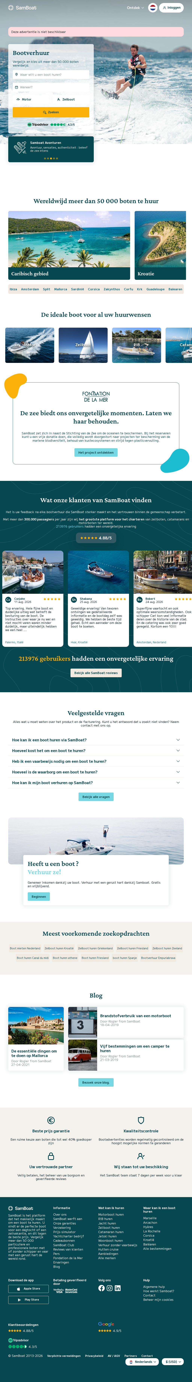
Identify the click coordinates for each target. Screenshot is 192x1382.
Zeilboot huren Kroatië (59, 948)
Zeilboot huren (109, 1227)
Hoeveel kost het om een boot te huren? (49, 750)
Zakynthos (112, 289)
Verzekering (62, 1227)
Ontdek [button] (133, 7)
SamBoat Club (63, 1245)
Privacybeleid (94, 1355)
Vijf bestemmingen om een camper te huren (135, 1048)
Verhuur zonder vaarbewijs (117, 1245)
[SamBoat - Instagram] (109, 1288)
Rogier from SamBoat (35, 1061)
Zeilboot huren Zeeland (167, 948)
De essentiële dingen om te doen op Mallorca (34, 1053)
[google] (106, 1324)
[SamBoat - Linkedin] (117, 1288)
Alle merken (107, 1258)
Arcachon (150, 1222)
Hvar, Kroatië (79, 642)
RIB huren (105, 1219)
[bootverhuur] (22, 7)
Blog (56, 1266)
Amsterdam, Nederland (151, 642)
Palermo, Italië (14, 642)
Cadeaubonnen (64, 1240)
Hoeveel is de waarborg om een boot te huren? (55, 772)
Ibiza (13, 289)
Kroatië (148, 1240)
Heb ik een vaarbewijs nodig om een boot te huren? (59, 761)
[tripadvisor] (19, 1340)
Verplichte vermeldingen (64, 1355)
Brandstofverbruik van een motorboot (135, 1015)
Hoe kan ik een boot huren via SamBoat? (49, 739)
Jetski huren (107, 1236)
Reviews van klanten (68, 1249)
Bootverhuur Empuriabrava (158, 958)
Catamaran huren (111, 1232)
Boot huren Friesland (95, 958)
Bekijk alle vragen (96, 796)
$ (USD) (171, 1361)
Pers (56, 1253)
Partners (130, 1355)
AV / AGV (114, 1355)
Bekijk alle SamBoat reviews (96, 672)
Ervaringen (61, 1262)
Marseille (150, 1218)
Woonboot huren (110, 1240)
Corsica (94, 289)
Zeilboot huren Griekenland (95, 948)
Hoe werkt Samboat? (158, 1291)
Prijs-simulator (64, 1232)
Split (46, 289)
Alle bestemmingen (157, 1248)
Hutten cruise (108, 1249)
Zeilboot (68, 99)
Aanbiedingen (108, 1253)
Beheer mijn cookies (158, 1299)
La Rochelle (151, 1231)
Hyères (148, 1227)
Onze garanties (64, 1223)
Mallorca (60, 289)
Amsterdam (30, 289)
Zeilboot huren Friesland (132, 948)
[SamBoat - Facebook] (101, 1288)
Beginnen (39, 896)
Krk (139, 289)
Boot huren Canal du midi (33, 958)
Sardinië (77, 289)
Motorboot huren (111, 1214)
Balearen (175, 289)
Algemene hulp (154, 1286)
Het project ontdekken (96, 452)
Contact (149, 1295)
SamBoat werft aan (67, 1219)
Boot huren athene (65, 958)
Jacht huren (107, 1223)
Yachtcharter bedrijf (68, 1236)
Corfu (128, 289)
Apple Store (31, 1288)
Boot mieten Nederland (25, 948)
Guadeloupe (155, 289)
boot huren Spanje (125, 958)
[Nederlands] (153, 7)
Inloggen (174, 7)
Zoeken (53, 112)
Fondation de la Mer (68, 1258)
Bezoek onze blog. (96, 1082)
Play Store (31, 1299)
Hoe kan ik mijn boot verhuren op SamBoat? (52, 782)
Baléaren (149, 1244)
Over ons (60, 1214)
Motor (26, 99)
